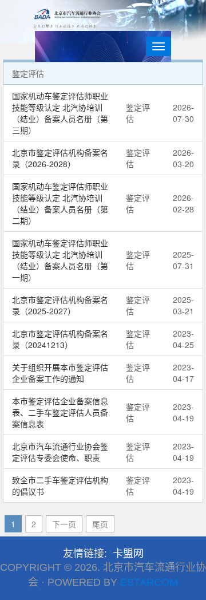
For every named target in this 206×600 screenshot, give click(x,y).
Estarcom (149, 582)
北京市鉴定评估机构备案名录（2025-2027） (60, 305)
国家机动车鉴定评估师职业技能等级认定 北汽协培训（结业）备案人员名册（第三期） (60, 113)
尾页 (100, 524)
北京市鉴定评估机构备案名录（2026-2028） (60, 158)
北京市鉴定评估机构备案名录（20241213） (60, 338)
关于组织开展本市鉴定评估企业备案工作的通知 (60, 372)
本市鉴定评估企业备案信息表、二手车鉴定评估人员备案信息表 (60, 412)
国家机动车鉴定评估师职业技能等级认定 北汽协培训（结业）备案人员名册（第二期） (60, 203)
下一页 (64, 524)
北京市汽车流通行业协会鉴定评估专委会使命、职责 (60, 451)
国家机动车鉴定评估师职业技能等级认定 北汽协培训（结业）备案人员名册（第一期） (60, 260)
